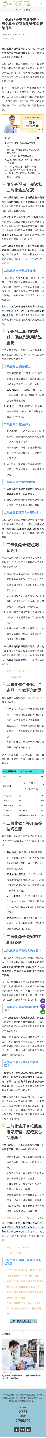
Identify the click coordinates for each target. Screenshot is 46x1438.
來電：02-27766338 (18, 671)
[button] (36, 3)
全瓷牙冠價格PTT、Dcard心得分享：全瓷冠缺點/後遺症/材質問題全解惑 (25, 1308)
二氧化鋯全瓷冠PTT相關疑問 (21, 170)
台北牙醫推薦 (9, 1218)
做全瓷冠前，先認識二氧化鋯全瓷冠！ (23, 144)
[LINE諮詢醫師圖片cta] (23, 123)
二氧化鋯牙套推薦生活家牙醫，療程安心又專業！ (23, 175)
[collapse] (38, 138)
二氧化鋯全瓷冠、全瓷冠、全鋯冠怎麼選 (23, 161)
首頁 (17, 10)
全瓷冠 (26, 697)
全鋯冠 (35, 697)
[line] (28, 1429)
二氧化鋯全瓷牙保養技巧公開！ (22, 166)
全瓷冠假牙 (26, 10)
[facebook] (16, 1429)
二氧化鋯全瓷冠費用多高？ (20, 156)
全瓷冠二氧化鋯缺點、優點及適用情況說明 (23, 151)
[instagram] (22, 1429)
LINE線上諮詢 (14, 676)
